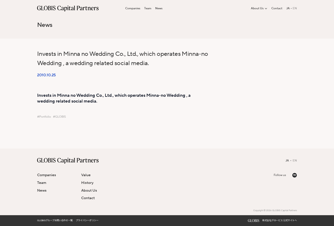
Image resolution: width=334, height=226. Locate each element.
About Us (89, 190)
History (87, 182)
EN (295, 8)
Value (86, 175)
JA (288, 8)
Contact (276, 8)
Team (147, 8)
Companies (132, 8)
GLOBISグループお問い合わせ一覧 (55, 220)
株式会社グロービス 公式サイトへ (279, 220)
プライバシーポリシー (87, 220)
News (159, 8)
